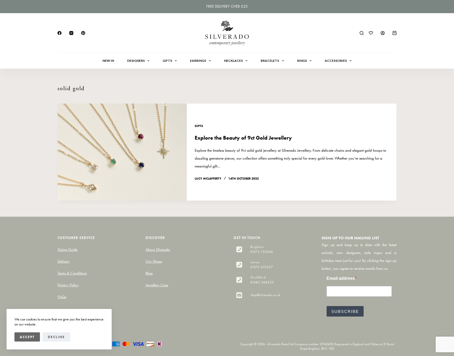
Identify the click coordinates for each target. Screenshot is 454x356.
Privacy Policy (68, 285)
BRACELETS (270, 61)
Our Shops (154, 261)
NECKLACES (233, 61)
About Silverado (158, 249)
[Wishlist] (371, 33)
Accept (27, 337)
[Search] (362, 33)
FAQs (62, 296)
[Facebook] (59, 33)
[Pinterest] (83, 33)
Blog (149, 273)
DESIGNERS (136, 61)
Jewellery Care (157, 285)
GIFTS (167, 61)
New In (108, 61)
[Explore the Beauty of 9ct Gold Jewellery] (122, 152)
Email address (341, 278)
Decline (56, 337)
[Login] (383, 33)
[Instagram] (71, 33)
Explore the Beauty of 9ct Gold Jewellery (243, 137)
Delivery (64, 261)
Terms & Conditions (72, 273)
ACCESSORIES (336, 61)
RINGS (302, 61)
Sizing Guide (68, 249)
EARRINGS (198, 61)
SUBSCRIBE (345, 311)
